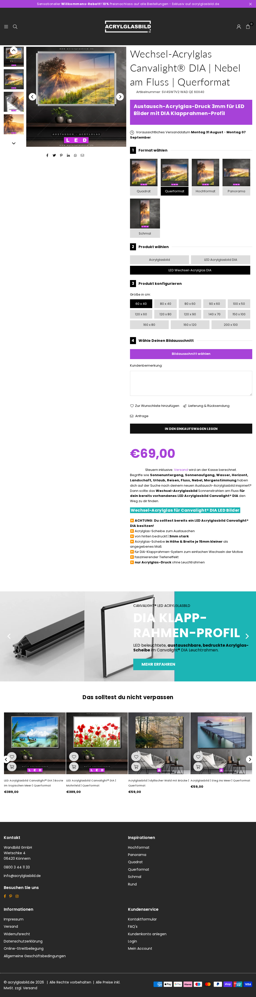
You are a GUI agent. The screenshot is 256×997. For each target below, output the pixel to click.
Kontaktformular (142, 919)
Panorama (236, 191)
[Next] (120, 97)
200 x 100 (231, 324)
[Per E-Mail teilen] (82, 155)
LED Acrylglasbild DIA (220, 259)
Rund (132, 884)
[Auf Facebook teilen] (47, 155)
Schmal (145, 233)
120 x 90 (190, 314)
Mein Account (140, 948)
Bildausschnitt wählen (191, 353)
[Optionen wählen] (11, 766)
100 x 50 (239, 303)
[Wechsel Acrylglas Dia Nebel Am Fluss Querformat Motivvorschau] (14, 79)
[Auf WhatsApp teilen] (75, 155)
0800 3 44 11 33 (17, 867)
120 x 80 (166, 314)
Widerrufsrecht (17, 933)
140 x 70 (214, 314)
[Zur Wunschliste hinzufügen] (11, 756)
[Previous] (32, 97)
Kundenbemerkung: (146, 365)
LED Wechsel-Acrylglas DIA (190, 270)
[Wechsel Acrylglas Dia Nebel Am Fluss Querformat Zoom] (14, 124)
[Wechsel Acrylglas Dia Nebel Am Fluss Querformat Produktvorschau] (14, 57)
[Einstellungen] (238, 26)
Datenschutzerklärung (23, 941)
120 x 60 (141, 314)
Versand (181, 469)
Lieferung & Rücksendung (209, 405)
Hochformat (205, 191)
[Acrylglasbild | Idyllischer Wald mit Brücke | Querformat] (159, 743)
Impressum (14, 919)
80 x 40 (165, 303)
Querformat (174, 191)
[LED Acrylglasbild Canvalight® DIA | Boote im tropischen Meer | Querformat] (35, 743)
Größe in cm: (140, 294)
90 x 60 (214, 303)
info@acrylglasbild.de (22, 875)
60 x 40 (141, 303)
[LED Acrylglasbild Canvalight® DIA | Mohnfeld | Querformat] (97, 743)
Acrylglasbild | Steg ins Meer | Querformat (220, 780)
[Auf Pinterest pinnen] (61, 155)
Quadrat (143, 191)
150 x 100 (239, 314)
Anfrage (141, 416)
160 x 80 (149, 324)
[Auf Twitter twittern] (54, 155)
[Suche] (15, 26)
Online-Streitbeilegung (24, 948)
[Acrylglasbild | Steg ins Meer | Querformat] (221, 743)
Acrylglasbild (159, 259)
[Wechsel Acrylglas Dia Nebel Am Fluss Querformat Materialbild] (14, 102)
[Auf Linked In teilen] (68, 155)
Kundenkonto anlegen (147, 933)
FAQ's (133, 926)
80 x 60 (190, 303)
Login (132, 941)
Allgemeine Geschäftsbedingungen (35, 955)
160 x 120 (190, 324)
